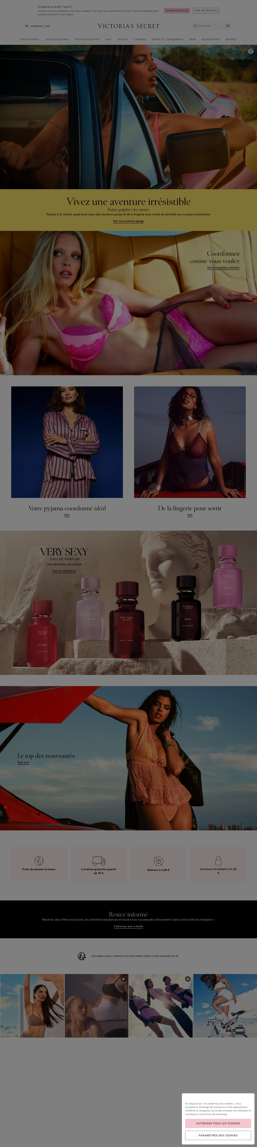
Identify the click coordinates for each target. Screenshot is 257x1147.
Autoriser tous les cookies (218, 1123)
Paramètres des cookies (218, 1135)
